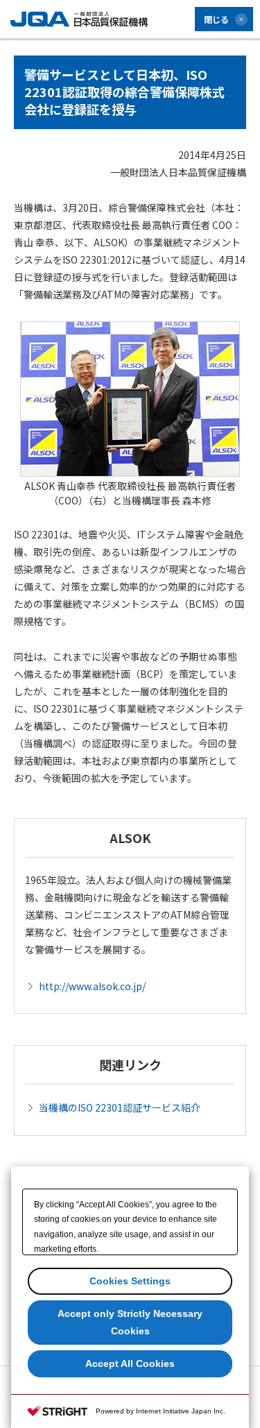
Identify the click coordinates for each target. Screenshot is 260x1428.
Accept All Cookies (130, 1363)
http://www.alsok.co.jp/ (92, 986)
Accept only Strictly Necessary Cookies (130, 1322)
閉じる (216, 19)
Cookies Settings (130, 1280)
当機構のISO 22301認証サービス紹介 (119, 1107)
